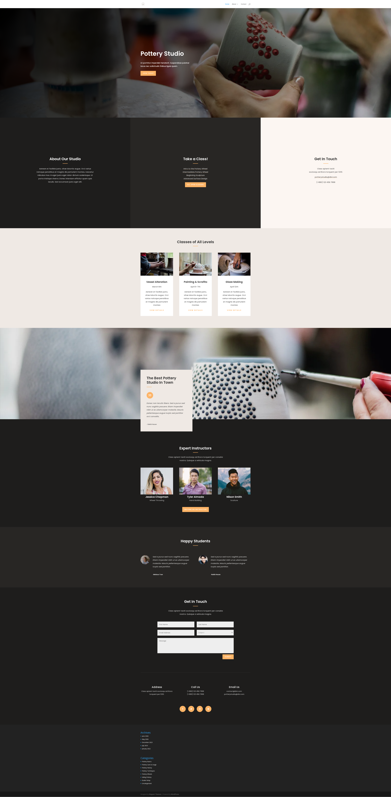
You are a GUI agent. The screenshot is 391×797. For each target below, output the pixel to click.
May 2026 (145, 739)
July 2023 (145, 745)
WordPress (175, 794)
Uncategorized (147, 783)
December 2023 (147, 742)
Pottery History (147, 768)
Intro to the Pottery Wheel (195, 168)
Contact (243, 4)
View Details (157, 310)
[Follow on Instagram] (200, 709)
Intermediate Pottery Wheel (195, 172)
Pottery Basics (147, 761)
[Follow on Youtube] (208, 709)
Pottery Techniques (148, 771)
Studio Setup (146, 780)
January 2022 (146, 749)
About (234, 4)
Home (227, 4)
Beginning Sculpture (195, 175)
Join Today (148, 73)
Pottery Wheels (147, 774)
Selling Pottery (146, 777)
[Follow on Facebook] (183, 709)
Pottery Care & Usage (149, 765)
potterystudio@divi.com (326, 177)
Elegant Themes (155, 794)
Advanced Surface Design (195, 178)
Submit (228, 657)
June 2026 (145, 736)
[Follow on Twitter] (191, 709)
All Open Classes (195, 185)
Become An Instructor (196, 509)
